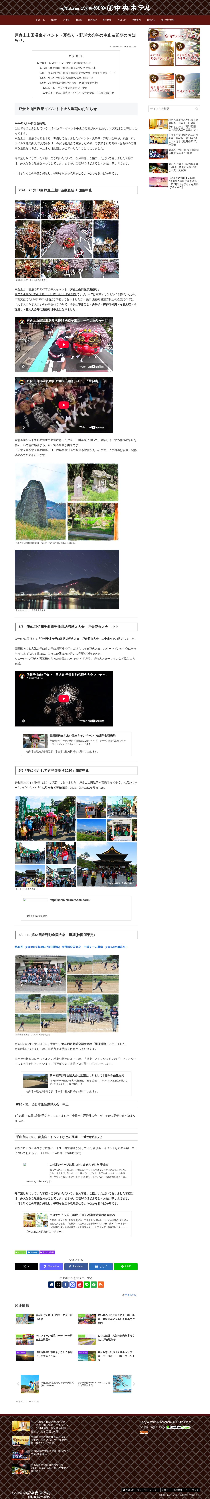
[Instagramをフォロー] (72, 1284)
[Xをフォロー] (58, 1284)
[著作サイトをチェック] (51, 1284)
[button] (197, 109)
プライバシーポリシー (148, 1490)
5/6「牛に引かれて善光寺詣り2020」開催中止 (67, 77)
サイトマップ (192, 1490)
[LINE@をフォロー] (87, 1284)
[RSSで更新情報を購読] (101, 1284)
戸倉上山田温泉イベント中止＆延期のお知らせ (65, 62)
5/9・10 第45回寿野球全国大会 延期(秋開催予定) (70, 82)
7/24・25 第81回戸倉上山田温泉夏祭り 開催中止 (69, 67)
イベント (21, 1252)
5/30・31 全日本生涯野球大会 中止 (66, 87)
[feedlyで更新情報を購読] (94, 1284)
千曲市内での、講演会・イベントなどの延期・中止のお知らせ (79, 92)
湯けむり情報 (48, 1252)
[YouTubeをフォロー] (80, 1284)
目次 (71, 55)
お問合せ (166, 1490)
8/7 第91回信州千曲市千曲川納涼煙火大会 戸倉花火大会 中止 (78, 72)
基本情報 (178, 1490)
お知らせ (34, 1252)
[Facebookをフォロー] (65, 1284)
